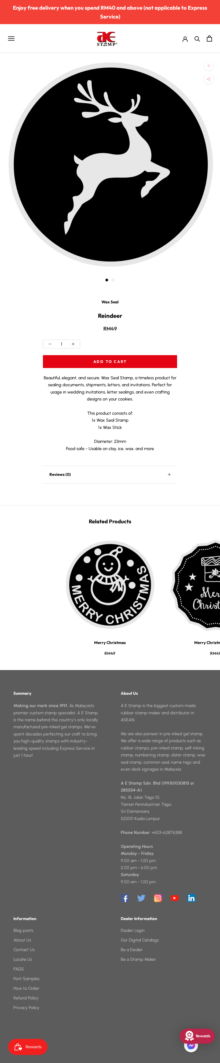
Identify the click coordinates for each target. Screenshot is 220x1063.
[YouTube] (175, 898)
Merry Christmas (110, 642)
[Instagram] (158, 898)
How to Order (26, 988)
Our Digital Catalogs (140, 940)
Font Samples (26, 978)
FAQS (18, 969)
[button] (191, 1045)
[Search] (197, 38)
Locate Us (22, 959)
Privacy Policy (26, 1007)
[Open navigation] (11, 38)
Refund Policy (26, 998)
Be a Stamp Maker (138, 959)
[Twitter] (141, 898)
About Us (22, 940)
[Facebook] (125, 898)
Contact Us (24, 949)
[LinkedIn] (191, 898)
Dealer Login (133, 930)
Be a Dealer (132, 949)
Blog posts (23, 930)
